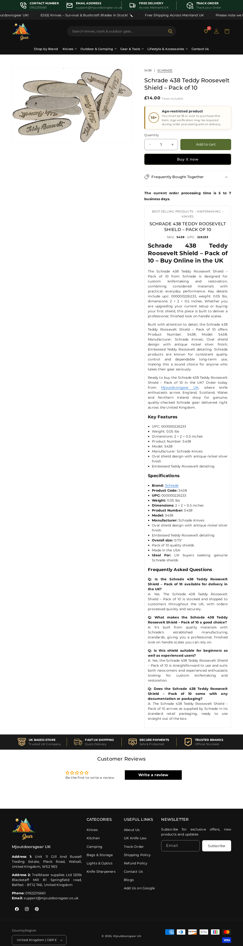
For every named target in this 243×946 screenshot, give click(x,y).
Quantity (151, 135)
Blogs (129, 880)
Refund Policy (136, 863)
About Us (132, 830)
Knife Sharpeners (101, 871)
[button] (227, 31)
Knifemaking (209, 211)
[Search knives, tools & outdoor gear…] (170, 31)
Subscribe (216, 846)
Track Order (134, 846)
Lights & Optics (100, 863)
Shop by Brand (46, 49)
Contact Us (200, 49)
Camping (94, 846)
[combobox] (119, 31)
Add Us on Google (139, 888)
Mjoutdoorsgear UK (179, 387)
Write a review (153, 775)
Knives (188, 216)
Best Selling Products (172, 211)
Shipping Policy (137, 855)
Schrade (164, 70)
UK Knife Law (135, 838)
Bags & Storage (100, 855)
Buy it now (187, 159)
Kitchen (93, 838)
